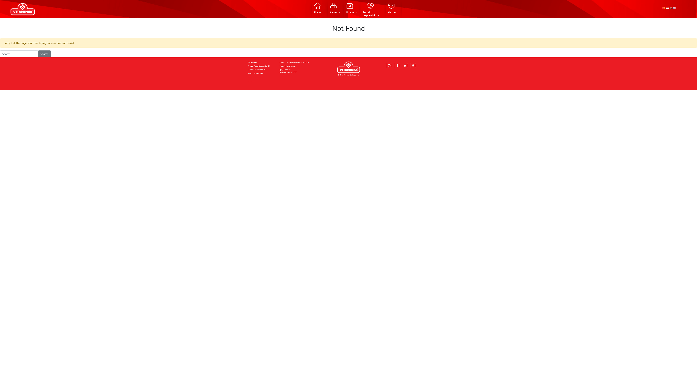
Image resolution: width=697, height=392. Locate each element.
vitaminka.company (288, 66)
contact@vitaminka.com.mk (297, 62)
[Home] (348, 67)
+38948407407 (260, 69)
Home (251, 81)
